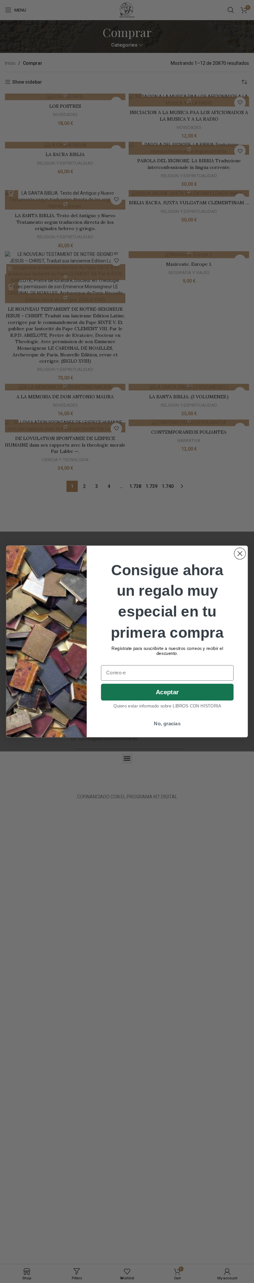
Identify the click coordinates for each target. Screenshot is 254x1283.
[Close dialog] (239, 553)
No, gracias (167, 723)
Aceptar (167, 692)
